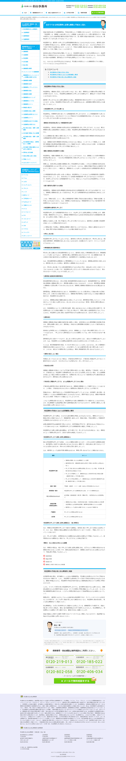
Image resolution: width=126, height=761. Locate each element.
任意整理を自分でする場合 (30, 121)
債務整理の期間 (27, 94)
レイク (25, 191)
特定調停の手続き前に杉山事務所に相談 (63, 77)
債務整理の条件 (27, 84)
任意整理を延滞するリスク (30, 114)
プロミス (25, 188)
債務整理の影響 (27, 80)
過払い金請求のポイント (53, 12)
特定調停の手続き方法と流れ (59, 72)
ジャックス (26, 232)
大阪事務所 (26, 32)
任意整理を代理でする (29, 124)
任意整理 (25, 55)
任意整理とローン (28, 117)
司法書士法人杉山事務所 (61, 756)
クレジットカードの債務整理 (31, 71)
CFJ (24, 215)
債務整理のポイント (36, 12)
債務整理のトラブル (28, 101)
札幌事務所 (26, 39)
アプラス (25, 229)
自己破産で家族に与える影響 (31, 133)
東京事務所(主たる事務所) (30, 29)
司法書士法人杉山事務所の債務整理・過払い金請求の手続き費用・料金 (69, 12)
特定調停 (25, 58)
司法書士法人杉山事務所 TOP (24, 12)
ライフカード (27, 212)
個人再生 (25, 65)
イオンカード (27, 218)
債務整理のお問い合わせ (97, 12)
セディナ (25, 222)
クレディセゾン (27, 185)
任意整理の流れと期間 (29, 111)
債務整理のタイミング (29, 97)
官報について (27, 159)
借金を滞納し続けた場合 (30, 156)
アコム (25, 178)
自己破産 (25, 61)
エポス (25, 181)
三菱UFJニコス (27, 205)
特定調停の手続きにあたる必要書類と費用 (64, 74)
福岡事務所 (26, 36)
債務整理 (25, 51)
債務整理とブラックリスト (30, 87)
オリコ (25, 208)
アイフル (25, 175)
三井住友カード (27, 198)
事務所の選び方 (27, 107)
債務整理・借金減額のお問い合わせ (75, 680)
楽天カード (26, 195)
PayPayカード (27, 202)
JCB (24, 225)
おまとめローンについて (30, 162)
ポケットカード (27, 235)
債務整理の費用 (27, 68)
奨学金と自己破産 (28, 152)
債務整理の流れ (27, 90)
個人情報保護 (63, 754)
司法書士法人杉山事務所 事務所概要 (82, 12)
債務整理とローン (28, 104)
